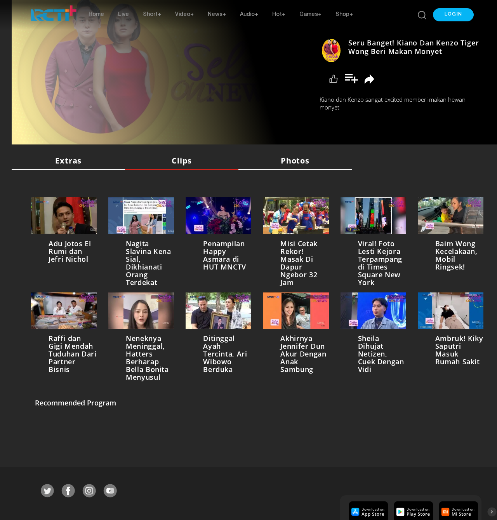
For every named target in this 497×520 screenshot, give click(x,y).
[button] (453, 14)
